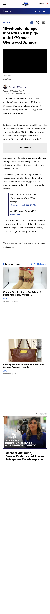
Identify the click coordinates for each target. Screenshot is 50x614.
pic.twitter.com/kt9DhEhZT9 (23, 205)
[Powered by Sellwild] (43, 414)
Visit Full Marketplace (38, 264)
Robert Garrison (19, 87)
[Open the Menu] (4, 4)
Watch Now (42, 4)
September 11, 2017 (19, 214)
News (6, 22)
